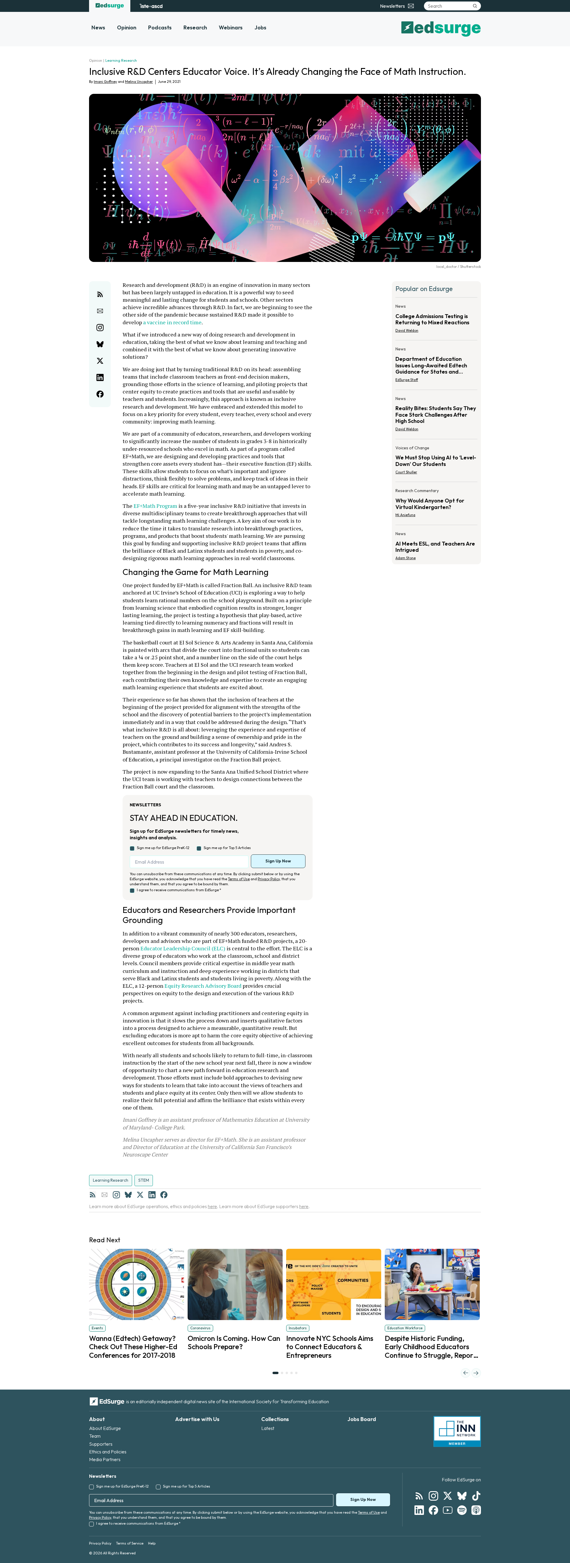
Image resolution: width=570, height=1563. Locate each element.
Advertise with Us (197, 1419)
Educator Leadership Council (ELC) (182, 948)
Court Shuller (406, 472)
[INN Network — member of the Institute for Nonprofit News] (457, 1431)
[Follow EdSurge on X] (447, 1496)
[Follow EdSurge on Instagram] (433, 1496)
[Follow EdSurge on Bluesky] (462, 1496)
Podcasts (160, 27)
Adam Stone (405, 558)
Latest (267, 1428)
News (98, 27)
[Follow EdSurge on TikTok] (476, 1496)
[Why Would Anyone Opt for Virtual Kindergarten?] (436, 504)
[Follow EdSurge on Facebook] (433, 1510)
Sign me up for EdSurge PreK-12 (163, 847)
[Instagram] (116, 1194)
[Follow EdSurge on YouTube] (447, 1510)
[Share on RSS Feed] (100, 294)
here (212, 1206)
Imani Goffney (105, 81)
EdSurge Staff (406, 379)
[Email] (104, 1194)
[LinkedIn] (152, 1194)
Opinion (126, 27)
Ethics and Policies (107, 1452)
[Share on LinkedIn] (100, 377)
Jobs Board (361, 1419)
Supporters (101, 1444)
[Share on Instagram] (100, 327)
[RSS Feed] (92, 1194)
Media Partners (105, 1459)
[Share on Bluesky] (100, 344)
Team (95, 1436)
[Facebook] (163, 1194)
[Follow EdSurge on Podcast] (476, 1510)
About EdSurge (105, 1428)
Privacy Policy (269, 879)
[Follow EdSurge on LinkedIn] (419, 1510)
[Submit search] (475, 6)
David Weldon (406, 330)
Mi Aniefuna (405, 515)
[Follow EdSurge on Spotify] (462, 1510)
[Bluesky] (128, 1194)
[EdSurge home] (109, 6)
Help (152, 1543)
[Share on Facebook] (100, 394)
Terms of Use (239, 879)
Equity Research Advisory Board (202, 985)
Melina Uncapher (139, 81)
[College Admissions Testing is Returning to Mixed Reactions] (436, 320)
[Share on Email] (100, 311)
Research (195, 27)
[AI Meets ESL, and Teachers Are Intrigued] (436, 544)
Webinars (231, 27)
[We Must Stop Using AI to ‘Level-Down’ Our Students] (436, 462)
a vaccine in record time (172, 322)
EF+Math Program (155, 505)
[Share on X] (100, 360)
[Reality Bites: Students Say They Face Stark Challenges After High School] (436, 416)
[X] (140, 1194)
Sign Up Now (278, 861)
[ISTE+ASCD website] (151, 6)
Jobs (260, 27)
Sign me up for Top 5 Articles (227, 847)
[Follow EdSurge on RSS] (419, 1496)
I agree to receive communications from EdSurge (179, 890)
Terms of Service (129, 1543)
